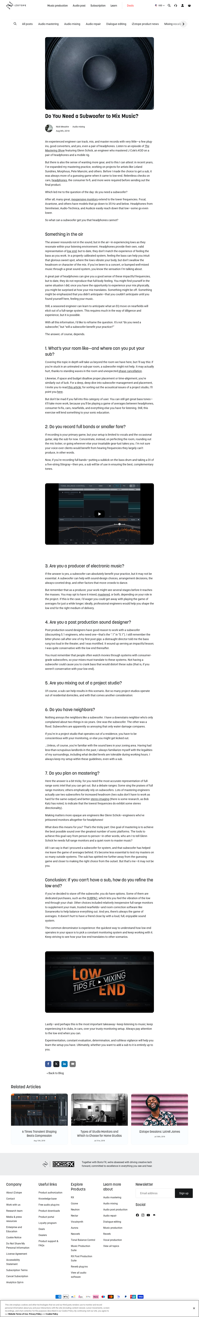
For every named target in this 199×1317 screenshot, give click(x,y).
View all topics (111, 1246)
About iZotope (14, 1192)
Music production (112, 1227)
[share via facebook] (48, 1064)
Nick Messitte (62, 126)
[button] (15, 24)
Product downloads (49, 1210)
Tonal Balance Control (83, 1239)
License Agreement (16, 1253)
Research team (14, 1210)
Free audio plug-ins (49, 1204)
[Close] (194, 1308)
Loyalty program (48, 1222)
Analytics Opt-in (14, 1282)
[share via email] (73, 1064)
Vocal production (112, 1239)
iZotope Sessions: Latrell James (159, 1132)
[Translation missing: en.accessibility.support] (175, 5)
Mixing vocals (172, 24)
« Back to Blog (55, 1073)
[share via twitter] (56, 1064)
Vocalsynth (77, 1221)
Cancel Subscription (17, 1276)
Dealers (43, 1235)
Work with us (13, 1204)
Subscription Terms (17, 1270)
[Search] (169, 5)
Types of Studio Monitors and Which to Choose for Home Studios (99, 1134)
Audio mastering (48, 24)
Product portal (46, 1216)
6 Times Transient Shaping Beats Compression (39, 1134)
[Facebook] (137, 1215)
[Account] (182, 5)
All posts (27, 24)
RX (72, 1197)
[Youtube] (148, 1215)
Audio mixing (72, 24)
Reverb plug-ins (79, 1266)
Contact (10, 1198)
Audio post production (115, 1209)
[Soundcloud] (154, 1215)
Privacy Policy (35, 1314)
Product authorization (50, 1192)
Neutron (75, 1209)
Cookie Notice (13, 1237)
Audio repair (93, 24)
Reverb (107, 1233)
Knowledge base (48, 1198)
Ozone (74, 1203)
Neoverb (75, 1233)
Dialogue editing (116, 24)
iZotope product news (145, 24)
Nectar (74, 1215)
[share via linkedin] (64, 1064)
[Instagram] (143, 1215)
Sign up (183, 1193)
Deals (42, 1229)
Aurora (74, 1227)
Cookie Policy (52, 1314)
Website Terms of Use (18, 1314)
